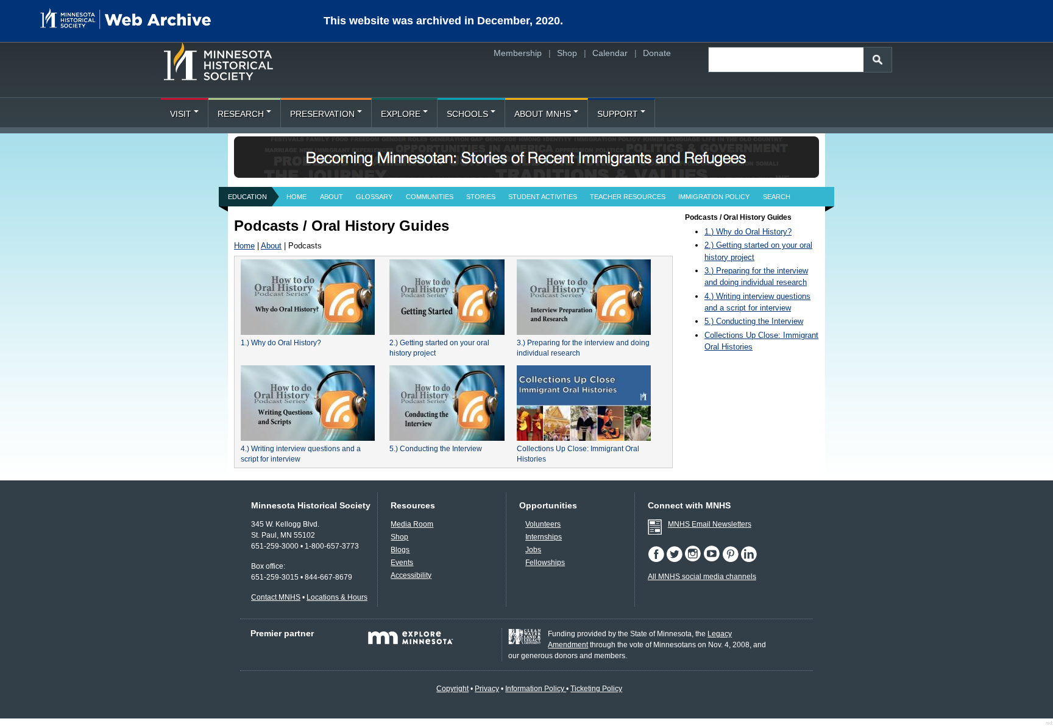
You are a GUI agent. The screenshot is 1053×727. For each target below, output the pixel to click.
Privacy (487, 688)
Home (296, 196)
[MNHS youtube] (711, 559)
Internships (543, 537)
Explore (400, 114)
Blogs (400, 550)
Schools (467, 114)
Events (402, 562)
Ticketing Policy (596, 688)
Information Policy (535, 688)
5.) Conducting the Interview (435, 448)
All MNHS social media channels (702, 576)
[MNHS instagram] (692, 559)
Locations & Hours (337, 597)
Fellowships (545, 562)
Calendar (610, 53)
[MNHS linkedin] (748, 559)
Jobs (533, 550)
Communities (429, 196)
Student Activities (542, 196)
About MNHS (542, 114)
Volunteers (543, 524)
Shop (567, 53)
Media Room (412, 524)
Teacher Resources (627, 196)
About (331, 196)
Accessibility (411, 575)
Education (247, 196)
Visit (180, 114)
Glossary (374, 196)
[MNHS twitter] (674, 559)
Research (241, 114)
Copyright (452, 688)
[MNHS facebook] (656, 559)
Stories (480, 196)
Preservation (322, 114)
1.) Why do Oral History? (281, 342)
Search (776, 196)
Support (617, 114)
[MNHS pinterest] (730, 559)
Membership (518, 53)
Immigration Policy (714, 196)
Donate (657, 53)
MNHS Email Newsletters (709, 524)
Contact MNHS (275, 597)
